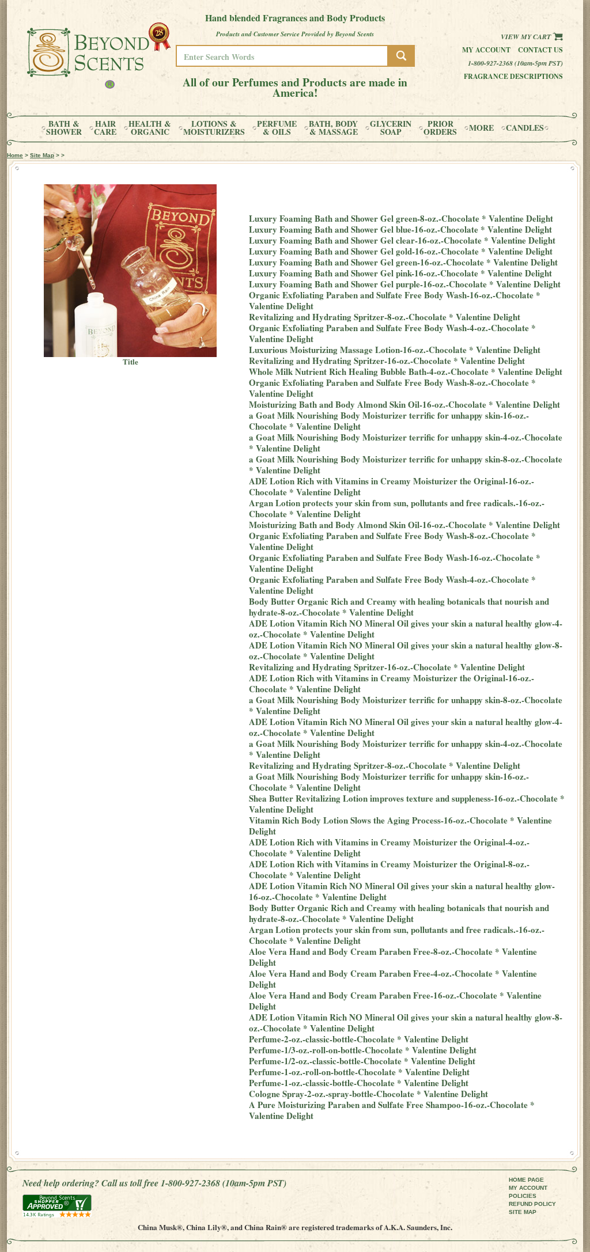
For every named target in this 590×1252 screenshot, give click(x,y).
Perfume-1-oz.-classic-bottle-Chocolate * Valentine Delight (358, 1082)
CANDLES (525, 128)
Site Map (42, 155)
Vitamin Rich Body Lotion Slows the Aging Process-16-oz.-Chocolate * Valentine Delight (400, 825)
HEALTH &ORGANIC (149, 128)
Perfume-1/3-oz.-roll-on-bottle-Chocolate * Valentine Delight (362, 1050)
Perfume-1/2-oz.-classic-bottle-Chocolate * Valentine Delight (362, 1060)
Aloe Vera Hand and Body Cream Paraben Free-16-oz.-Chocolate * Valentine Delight (395, 1000)
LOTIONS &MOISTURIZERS (214, 128)
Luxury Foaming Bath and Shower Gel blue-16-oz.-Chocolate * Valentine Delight (400, 229)
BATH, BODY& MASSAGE (333, 128)
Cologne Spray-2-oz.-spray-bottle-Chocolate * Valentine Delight (368, 1093)
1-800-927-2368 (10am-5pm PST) (515, 63)
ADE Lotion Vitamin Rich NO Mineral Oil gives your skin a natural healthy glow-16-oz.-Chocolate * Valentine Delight (402, 891)
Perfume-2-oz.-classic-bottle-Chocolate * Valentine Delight (358, 1039)
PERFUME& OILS (277, 128)
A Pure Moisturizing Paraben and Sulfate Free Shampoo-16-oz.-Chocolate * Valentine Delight (392, 1110)
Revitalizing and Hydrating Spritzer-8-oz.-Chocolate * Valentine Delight (384, 316)
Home (15, 155)
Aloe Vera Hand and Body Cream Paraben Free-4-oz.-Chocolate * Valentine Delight (393, 979)
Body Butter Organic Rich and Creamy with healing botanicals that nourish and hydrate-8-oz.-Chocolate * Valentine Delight (399, 607)
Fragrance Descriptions (513, 76)
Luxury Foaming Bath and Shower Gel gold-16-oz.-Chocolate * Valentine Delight (401, 251)
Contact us (540, 50)
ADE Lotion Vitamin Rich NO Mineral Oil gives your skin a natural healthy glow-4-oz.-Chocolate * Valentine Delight (405, 628)
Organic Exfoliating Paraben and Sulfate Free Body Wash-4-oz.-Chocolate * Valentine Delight (392, 333)
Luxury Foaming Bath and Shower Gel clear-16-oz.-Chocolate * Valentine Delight (402, 240)
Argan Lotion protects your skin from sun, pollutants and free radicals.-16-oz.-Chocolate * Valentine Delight (396, 508)
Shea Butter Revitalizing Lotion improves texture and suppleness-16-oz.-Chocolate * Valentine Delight (407, 803)
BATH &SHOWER (64, 128)
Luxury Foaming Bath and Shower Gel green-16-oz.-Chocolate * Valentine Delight (403, 262)
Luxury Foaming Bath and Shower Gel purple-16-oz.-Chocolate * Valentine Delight (405, 284)
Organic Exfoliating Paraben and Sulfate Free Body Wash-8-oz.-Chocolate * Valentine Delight (392, 388)
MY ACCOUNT (528, 1188)
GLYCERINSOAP (390, 128)
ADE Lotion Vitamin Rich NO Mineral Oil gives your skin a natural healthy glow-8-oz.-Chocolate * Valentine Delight (405, 650)
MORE (481, 128)
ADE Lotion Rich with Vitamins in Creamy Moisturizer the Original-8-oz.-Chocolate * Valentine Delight (389, 869)
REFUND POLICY (532, 1204)
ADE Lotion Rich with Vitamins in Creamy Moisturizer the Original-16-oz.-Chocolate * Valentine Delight (391, 486)
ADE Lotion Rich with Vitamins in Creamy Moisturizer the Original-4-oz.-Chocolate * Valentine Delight (389, 847)
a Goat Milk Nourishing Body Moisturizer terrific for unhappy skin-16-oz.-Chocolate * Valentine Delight (389, 420)
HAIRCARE (105, 128)
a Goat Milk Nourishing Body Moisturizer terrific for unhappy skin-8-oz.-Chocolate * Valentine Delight (405, 464)
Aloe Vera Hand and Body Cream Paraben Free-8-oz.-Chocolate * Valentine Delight (393, 957)
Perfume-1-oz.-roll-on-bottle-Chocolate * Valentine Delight (359, 1071)
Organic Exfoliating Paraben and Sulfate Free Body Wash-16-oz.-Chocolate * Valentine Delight (394, 300)
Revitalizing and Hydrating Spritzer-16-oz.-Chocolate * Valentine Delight (387, 360)
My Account (486, 50)
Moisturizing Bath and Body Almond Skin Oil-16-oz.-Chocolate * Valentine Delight (404, 404)
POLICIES (522, 1196)
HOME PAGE (526, 1180)
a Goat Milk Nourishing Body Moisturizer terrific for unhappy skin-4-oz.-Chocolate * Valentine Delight (405, 442)
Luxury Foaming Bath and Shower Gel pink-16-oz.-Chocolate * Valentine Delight (400, 273)
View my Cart (527, 36)
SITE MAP (522, 1212)
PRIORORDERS (440, 128)
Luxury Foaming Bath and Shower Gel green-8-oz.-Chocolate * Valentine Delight (401, 218)
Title (130, 361)
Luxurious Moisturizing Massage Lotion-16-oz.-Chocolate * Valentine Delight (394, 349)
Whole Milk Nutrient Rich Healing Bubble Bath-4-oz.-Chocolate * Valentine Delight (405, 371)
